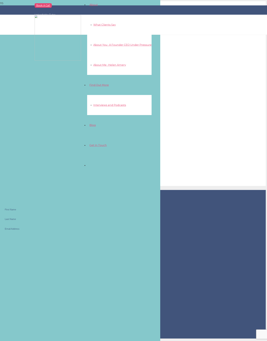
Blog (10, 284)
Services (11, 275)
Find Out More (15, 280)
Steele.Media (22, 336)
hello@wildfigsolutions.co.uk (16, 264)
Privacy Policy (14, 288)
